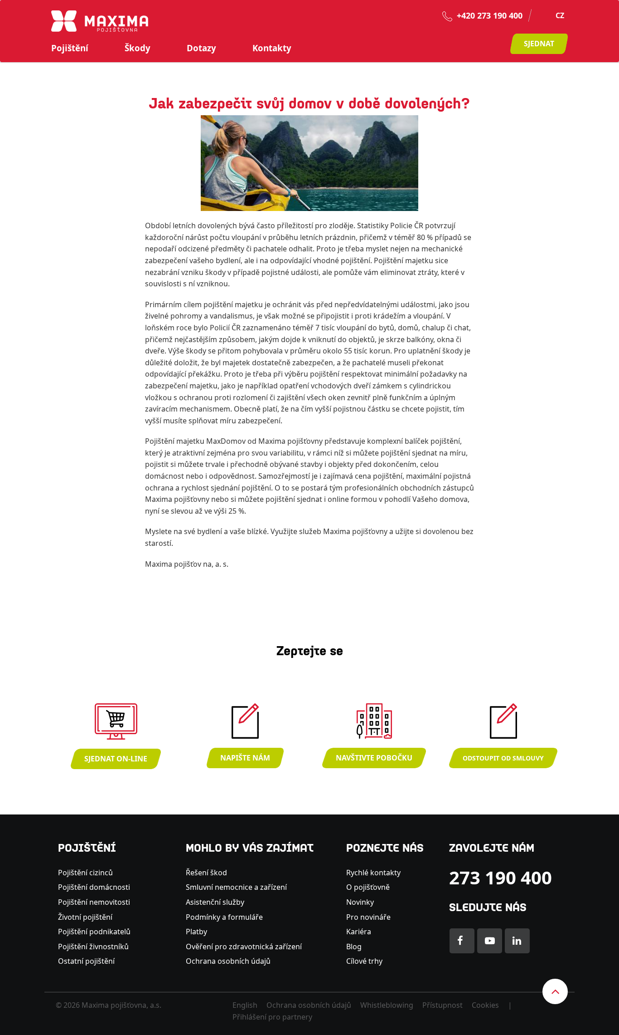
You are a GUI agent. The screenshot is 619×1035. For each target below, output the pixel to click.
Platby (196, 932)
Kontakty (271, 48)
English (244, 1005)
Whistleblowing (386, 1005)
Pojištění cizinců (85, 873)
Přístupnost (442, 1005)
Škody (137, 48)
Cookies (485, 1005)
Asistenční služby (215, 902)
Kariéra (358, 932)
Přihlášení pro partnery (272, 1017)
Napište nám (245, 758)
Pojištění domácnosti (94, 887)
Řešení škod (206, 873)
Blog (354, 947)
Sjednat (539, 44)
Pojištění (69, 48)
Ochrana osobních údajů (228, 961)
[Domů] (99, 20)
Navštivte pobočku (374, 758)
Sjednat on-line (115, 759)
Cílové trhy (364, 961)
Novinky (360, 902)
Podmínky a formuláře (224, 917)
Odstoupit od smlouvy (503, 758)
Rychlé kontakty (373, 873)
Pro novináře (368, 917)
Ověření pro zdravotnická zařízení (244, 947)
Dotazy (201, 48)
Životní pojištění (85, 917)
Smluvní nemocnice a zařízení (236, 887)
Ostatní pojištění (86, 961)
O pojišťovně (368, 887)
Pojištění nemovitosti (94, 902)
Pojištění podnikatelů (94, 932)
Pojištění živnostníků (93, 947)
